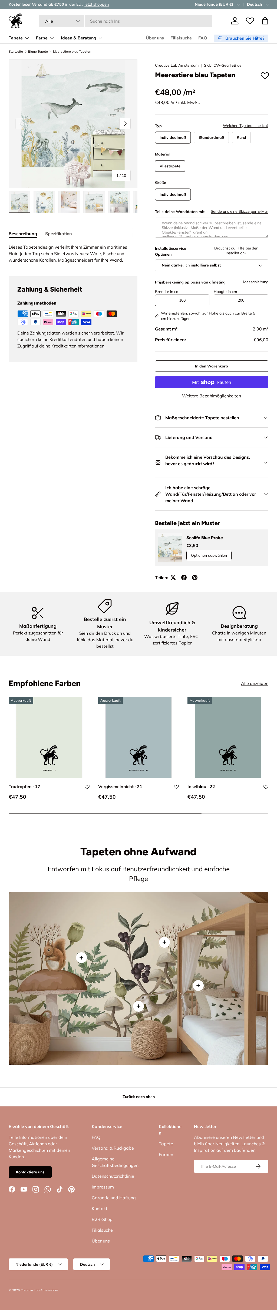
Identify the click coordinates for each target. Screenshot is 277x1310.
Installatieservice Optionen (170, 251)
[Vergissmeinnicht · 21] (138, 737)
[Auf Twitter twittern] (173, 577)
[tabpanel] (73, 253)
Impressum (103, 1187)
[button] (265, 21)
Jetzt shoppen (96, 4)
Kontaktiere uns (30, 1172)
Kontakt (99, 1208)
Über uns (155, 38)
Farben (166, 1154)
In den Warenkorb (211, 366)
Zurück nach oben (139, 1096)
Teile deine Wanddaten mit (180, 211)
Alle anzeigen (254, 683)
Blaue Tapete (38, 51)
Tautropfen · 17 (24, 786)
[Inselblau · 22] (227, 737)
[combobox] (125, 21)
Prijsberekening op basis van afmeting (190, 282)
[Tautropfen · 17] (49, 737)
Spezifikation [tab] (58, 233)
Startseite (16, 51)
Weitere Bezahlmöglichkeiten (211, 396)
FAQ (202, 38)
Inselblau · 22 (201, 786)
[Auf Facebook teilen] (184, 577)
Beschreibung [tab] (23, 233)
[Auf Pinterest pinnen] (194, 577)
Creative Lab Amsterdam (177, 65)
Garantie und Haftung (114, 1197)
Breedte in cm (167, 291)
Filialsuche (181, 38)
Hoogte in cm (225, 291)
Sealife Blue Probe (204, 537)
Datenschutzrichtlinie (113, 1176)
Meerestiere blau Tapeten (72, 51)
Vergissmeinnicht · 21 (120, 786)
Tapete (166, 1143)
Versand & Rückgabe (113, 1148)
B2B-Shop (102, 1219)
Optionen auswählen (209, 555)
